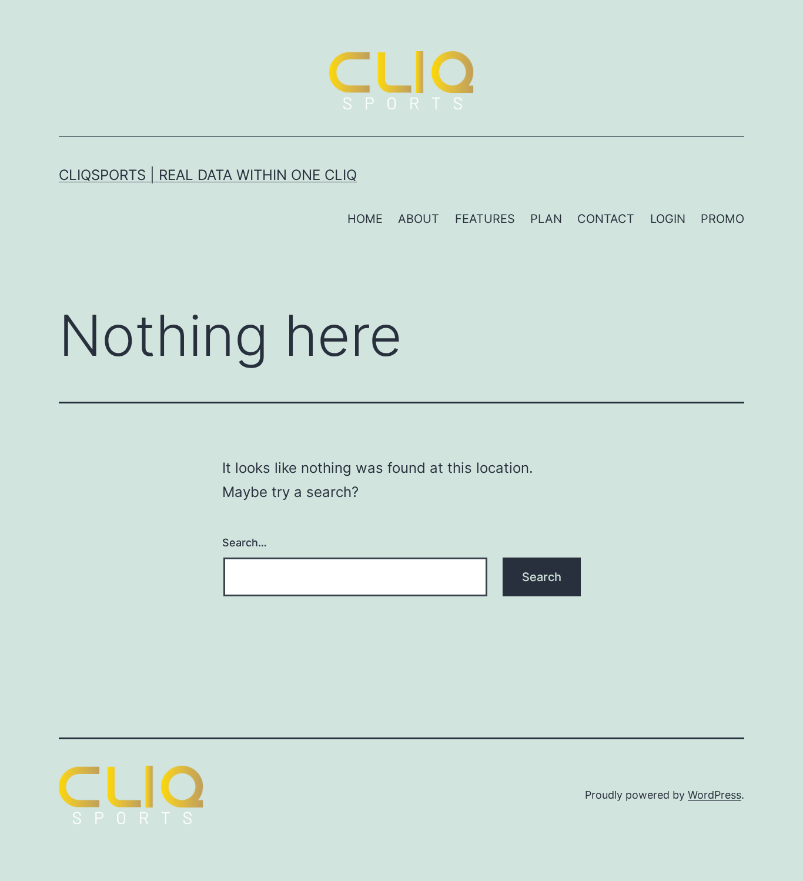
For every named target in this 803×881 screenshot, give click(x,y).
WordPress (714, 795)
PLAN (546, 219)
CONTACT (605, 219)
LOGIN (667, 219)
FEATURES (485, 219)
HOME (365, 219)
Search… (244, 542)
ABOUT (418, 219)
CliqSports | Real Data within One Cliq (208, 174)
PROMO (722, 219)
